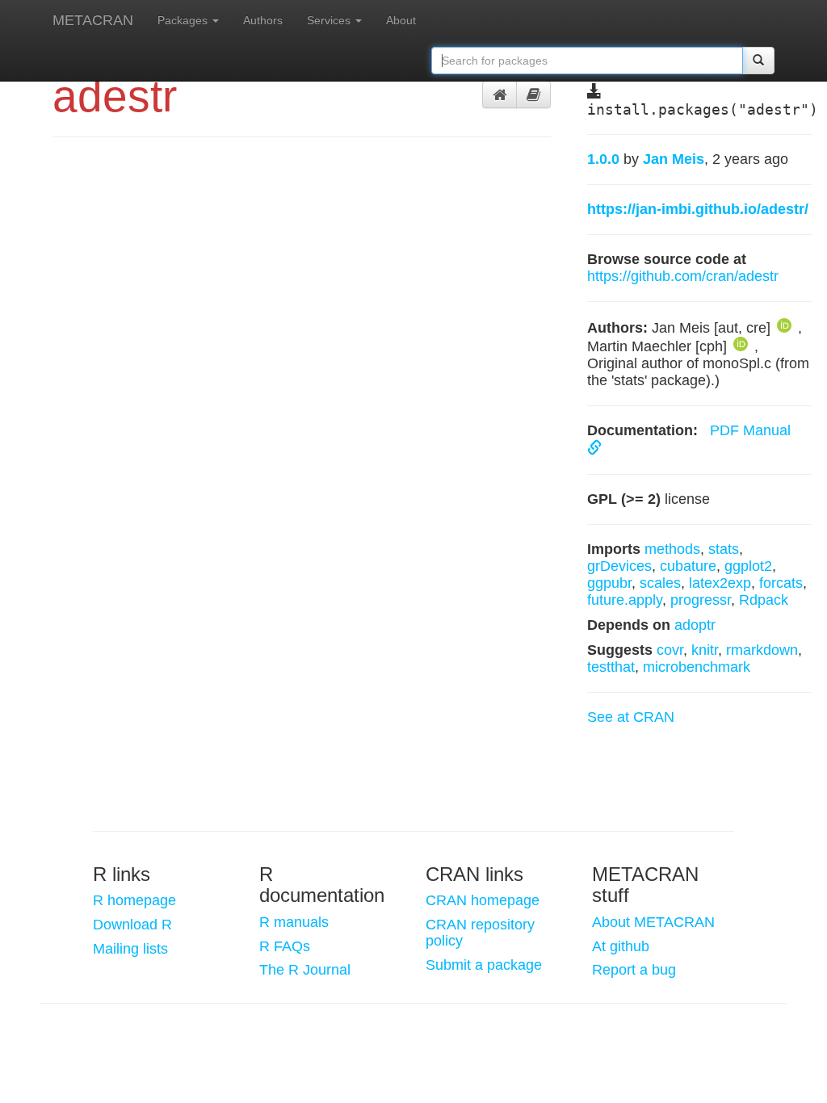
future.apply (624, 600)
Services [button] (330, 20)
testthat (611, 667)
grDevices (619, 566)
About (401, 20)
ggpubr (609, 583)
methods (672, 549)
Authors (263, 20)
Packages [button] (184, 20)
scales (660, 583)
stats (723, 549)
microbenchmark (696, 667)
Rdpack (763, 600)
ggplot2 (748, 566)
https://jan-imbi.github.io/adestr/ (697, 209)
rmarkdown (762, 650)
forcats (781, 583)
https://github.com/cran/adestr (683, 276)
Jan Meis (673, 159)
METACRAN (92, 20)
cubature (688, 566)
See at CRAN (630, 717)
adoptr (695, 625)
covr (670, 650)
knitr (704, 650)
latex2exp (720, 583)
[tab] (499, 94)
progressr (700, 600)
